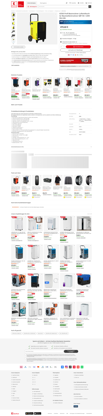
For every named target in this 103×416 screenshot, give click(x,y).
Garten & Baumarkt (16, 379)
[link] (43, 3)
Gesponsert (13, 88)
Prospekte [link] (56, 377)
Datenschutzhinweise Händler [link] (81, 387)
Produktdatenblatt (37, 197)
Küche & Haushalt (16, 382)
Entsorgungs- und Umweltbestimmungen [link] (77, 413)
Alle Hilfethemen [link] (37, 391)
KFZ (13, 395)
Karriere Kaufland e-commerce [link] (81, 398)
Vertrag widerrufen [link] (37, 398)
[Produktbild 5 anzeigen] (13, 32)
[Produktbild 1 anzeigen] (13, 14)
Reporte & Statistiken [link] (79, 375)
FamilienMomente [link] (58, 393)
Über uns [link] (77, 377)
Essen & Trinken (16, 397)
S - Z (34, 384)
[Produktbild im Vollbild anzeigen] (37, 28)
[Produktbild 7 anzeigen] (13, 40)
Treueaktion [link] (56, 386)
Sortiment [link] (56, 382)
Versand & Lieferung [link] (38, 402)
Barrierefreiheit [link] (89, 413)
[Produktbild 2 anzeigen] (13, 19)
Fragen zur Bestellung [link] (38, 393)
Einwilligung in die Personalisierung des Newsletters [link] (35, 359)
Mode (14, 388)
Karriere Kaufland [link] (78, 396)
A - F (34, 377)
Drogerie (14, 391)
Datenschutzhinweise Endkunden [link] (82, 389)
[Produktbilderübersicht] (13, 28)
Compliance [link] (56, 413)
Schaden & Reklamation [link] (38, 400)
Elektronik (15, 377)
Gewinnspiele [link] (57, 388)
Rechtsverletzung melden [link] (39, 405)
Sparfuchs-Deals (16, 375)
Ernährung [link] (56, 391)
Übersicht (35, 375)
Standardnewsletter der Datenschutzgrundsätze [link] (34, 355)
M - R (35, 382)
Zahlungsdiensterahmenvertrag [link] (81, 384)
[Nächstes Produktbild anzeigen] (13, 43)
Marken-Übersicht (16, 400)
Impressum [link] (50, 413)
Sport (14, 393)
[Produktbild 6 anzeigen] (13, 36)
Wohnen (14, 386)
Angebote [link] (56, 375)
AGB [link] (67, 413)
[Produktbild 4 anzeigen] (13, 27)
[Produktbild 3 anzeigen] (13, 23)
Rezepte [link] (56, 384)
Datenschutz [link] (62, 413)
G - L (34, 379)
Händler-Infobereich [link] (58, 402)
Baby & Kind (15, 384)
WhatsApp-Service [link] (58, 395)
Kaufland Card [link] (57, 379)
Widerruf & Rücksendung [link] (39, 396)
